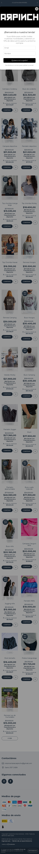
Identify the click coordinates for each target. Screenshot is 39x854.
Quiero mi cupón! (19, 60)
